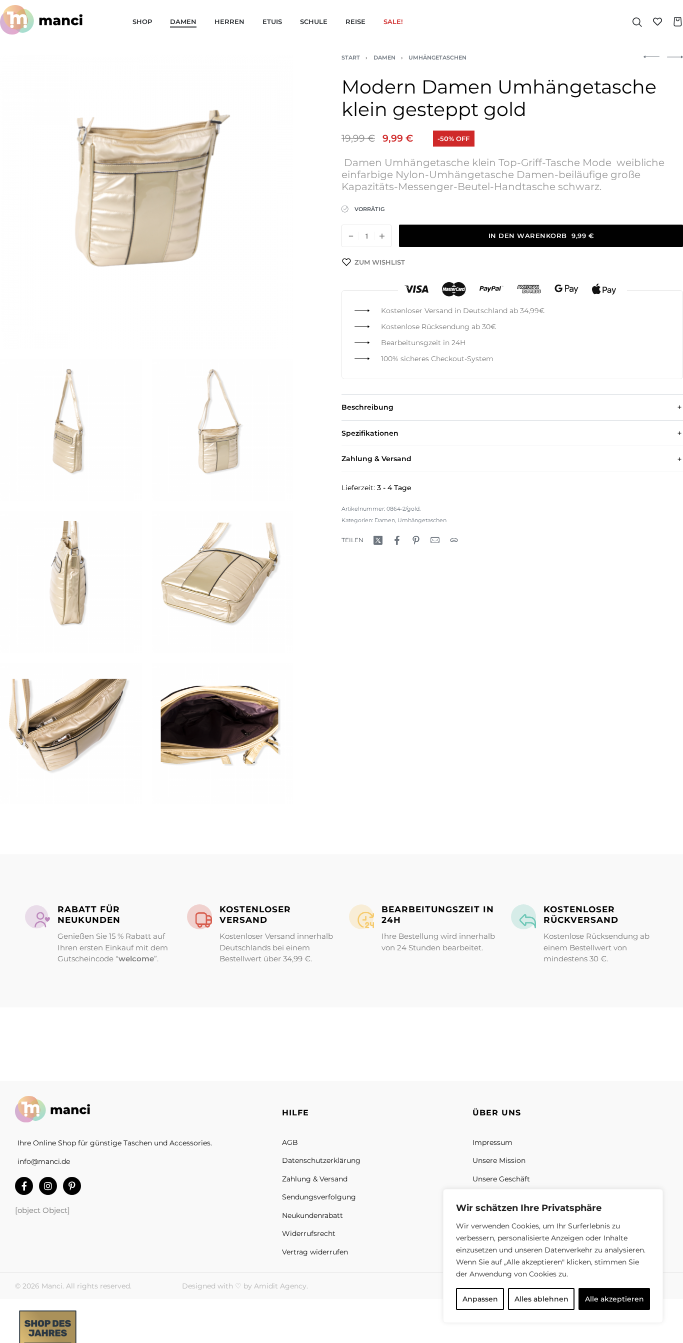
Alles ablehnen (541, 1298)
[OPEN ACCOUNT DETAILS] (657, 22)
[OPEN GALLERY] (147, 202)
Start (351, 57)
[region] (553, 1256)
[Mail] (435, 540)
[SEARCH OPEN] (637, 21)
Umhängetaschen (437, 57)
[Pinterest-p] (72, 1186)
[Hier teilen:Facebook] (397, 540)
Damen (385, 57)
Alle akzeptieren (614, 1298)
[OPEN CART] (677, 22)
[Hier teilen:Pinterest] (416, 540)
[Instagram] (48, 1186)
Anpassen (480, 1298)
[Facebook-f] (24, 1186)
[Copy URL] (454, 540)
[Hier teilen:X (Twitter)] (378, 540)
